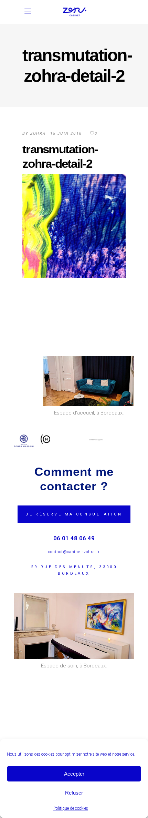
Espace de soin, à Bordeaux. (74, 666)
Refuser (74, 793)
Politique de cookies (70, 808)
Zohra (38, 133)
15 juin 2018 (66, 133)
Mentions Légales (96, 440)
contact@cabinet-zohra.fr (74, 552)
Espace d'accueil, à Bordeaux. (89, 413)
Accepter (74, 774)
